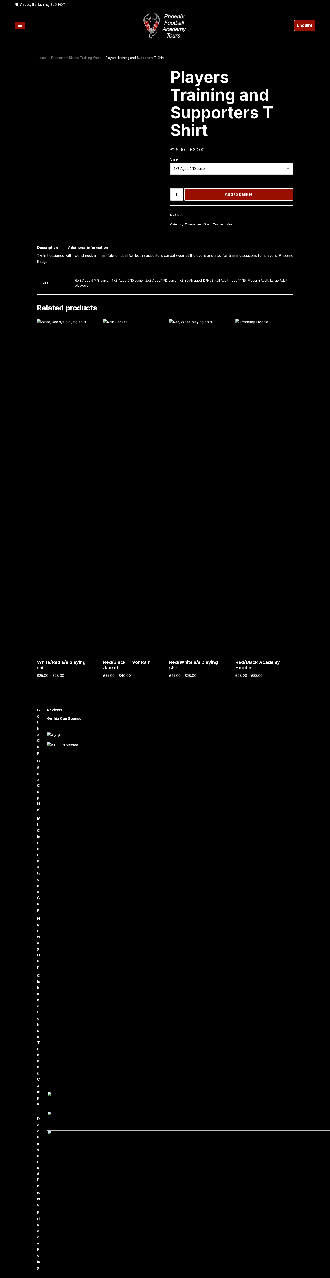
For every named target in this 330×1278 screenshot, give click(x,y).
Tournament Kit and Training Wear (76, 58)
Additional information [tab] (88, 247)
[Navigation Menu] (20, 25)
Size (174, 159)
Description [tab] (47, 247)
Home (41, 58)
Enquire (304, 25)
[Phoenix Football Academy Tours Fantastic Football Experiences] (165, 25)
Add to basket (238, 194)
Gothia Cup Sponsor (65, 718)
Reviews (54, 710)
